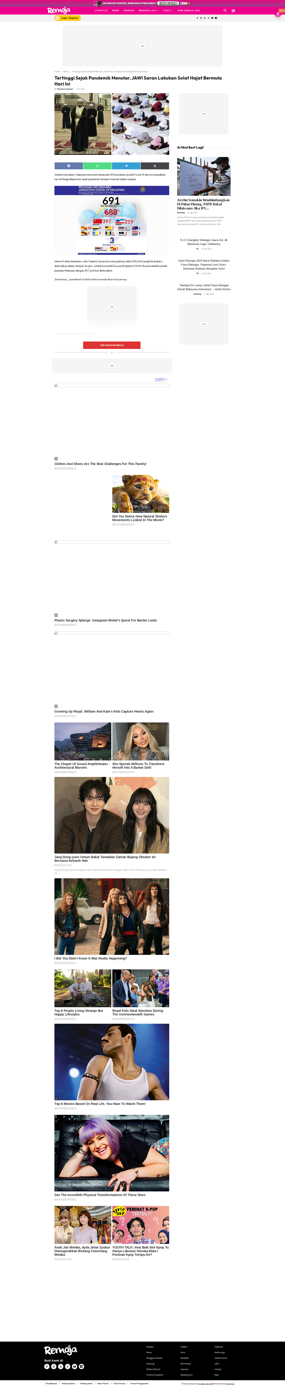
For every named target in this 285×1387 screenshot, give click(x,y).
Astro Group (230, 1303)
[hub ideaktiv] (233, 9)
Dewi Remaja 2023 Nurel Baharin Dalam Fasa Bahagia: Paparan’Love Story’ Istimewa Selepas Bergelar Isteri (203, 264)
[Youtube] (212, 18)
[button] (225, 11)
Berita (66, 71)
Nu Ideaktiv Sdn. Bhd (206, 1303)
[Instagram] (201, 18)
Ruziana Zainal (65, 89)
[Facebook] (197, 18)
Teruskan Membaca (112, 345)
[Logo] (59, 10)
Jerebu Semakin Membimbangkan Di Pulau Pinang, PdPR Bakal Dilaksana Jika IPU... (203, 204)
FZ (197, 248)
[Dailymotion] (216, 18)
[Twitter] (205, 18)
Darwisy (181, 212)
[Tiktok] (208, 18)
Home (57, 71)
